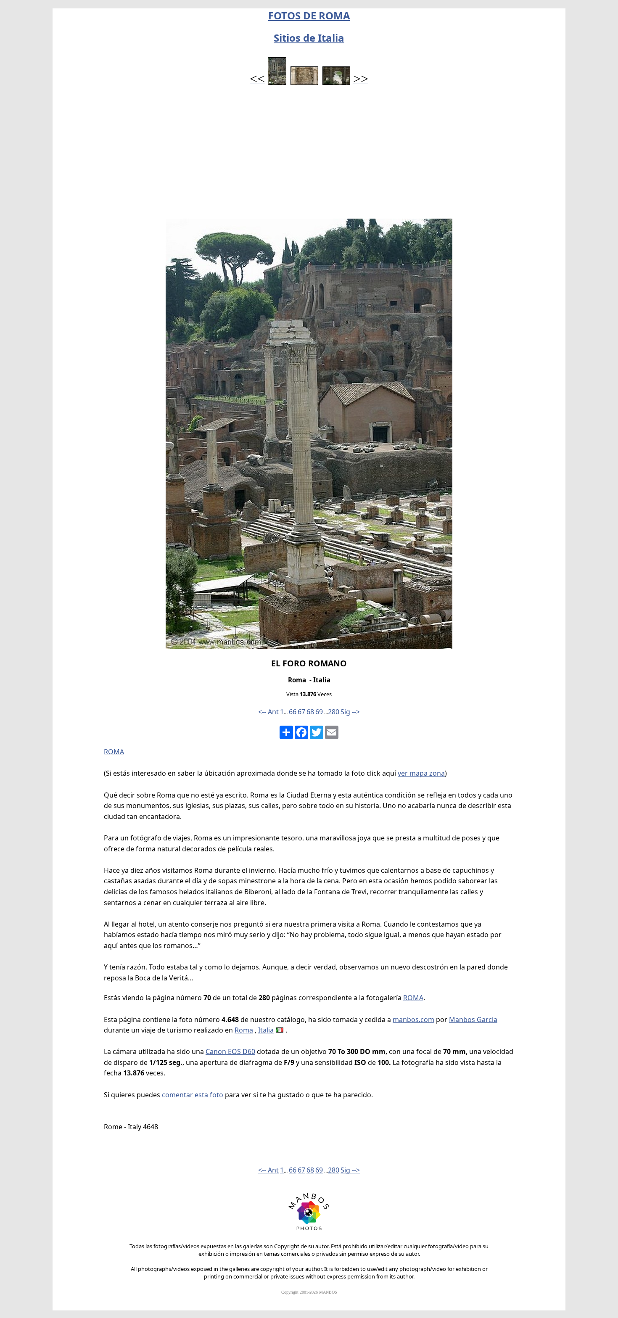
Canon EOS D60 (230, 1051)
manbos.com (413, 1019)
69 (319, 711)
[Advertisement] (309, 155)
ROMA (114, 751)
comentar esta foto (192, 1094)
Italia (266, 1030)
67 (301, 711)
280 (333, 711)
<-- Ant (268, 711)
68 (310, 711)
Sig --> (350, 711)
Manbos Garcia (473, 1019)
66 (292, 711)
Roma (244, 1030)
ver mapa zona (421, 773)
